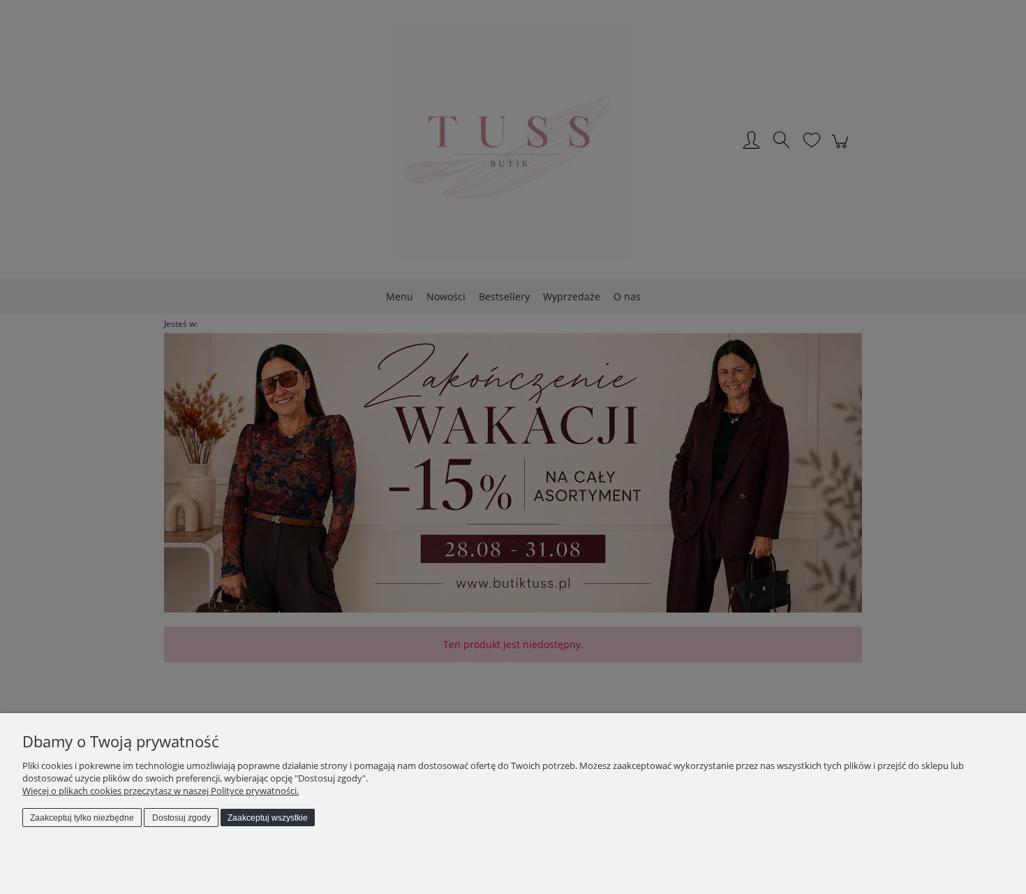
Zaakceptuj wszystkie (268, 818)
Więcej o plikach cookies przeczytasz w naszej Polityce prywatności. (160, 790)
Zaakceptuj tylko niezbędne (82, 818)
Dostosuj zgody (181, 818)
